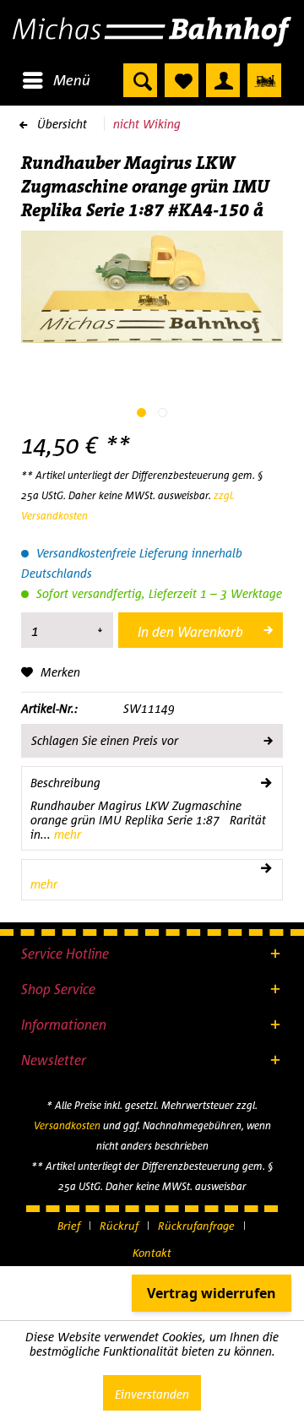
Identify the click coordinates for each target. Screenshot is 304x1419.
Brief (68, 1225)
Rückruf (119, 1225)
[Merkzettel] (181, 80)
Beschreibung (65, 782)
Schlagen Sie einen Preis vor (104, 740)
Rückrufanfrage (196, 1225)
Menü (71, 80)
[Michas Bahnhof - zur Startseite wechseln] (152, 31)
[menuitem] (56, 80)
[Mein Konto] (223, 80)
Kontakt (152, 1252)
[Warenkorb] (264, 80)
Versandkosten (67, 1125)
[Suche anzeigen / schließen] (140, 80)
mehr (66, 834)
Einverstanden (152, 1394)
